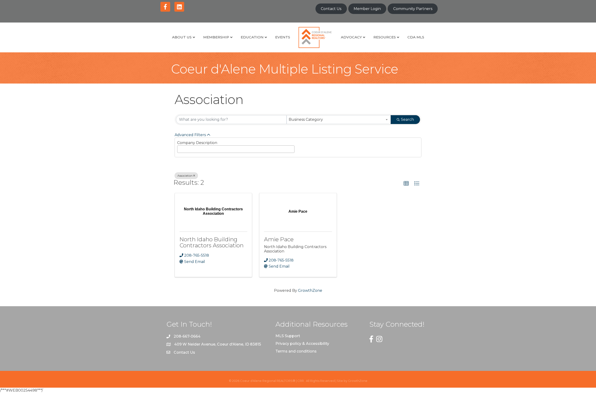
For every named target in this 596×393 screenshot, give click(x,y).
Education (252, 37)
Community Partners (412, 9)
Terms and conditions (296, 351)
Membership (216, 37)
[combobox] (339, 119)
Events (282, 37)
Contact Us (331, 9)
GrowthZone (310, 290)
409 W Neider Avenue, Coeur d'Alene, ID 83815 (217, 344)
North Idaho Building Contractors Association (211, 242)
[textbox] (180, 148)
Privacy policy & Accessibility (302, 343)
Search (407, 119)
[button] (406, 183)
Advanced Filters (190, 135)
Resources (384, 37)
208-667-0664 (187, 336)
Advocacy (351, 37)
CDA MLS (415, 37)
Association (185, 175)
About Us (182, 37)
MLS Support (287, 336)
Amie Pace (279, 239)
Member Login (367, 9)
